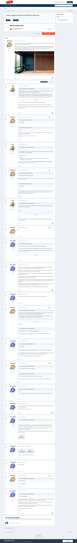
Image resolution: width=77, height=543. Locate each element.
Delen (45, 29)
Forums (5, 8)
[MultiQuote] (15, 78)
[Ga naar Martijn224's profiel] (11, 29)
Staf (14, 8)
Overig (10, 5)
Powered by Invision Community (38, 537)
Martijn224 (20, 28)
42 (14, 94)
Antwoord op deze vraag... (15, 523)
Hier (15, 74)
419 (12, 94)
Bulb (21, 157)
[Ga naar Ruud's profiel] (13, 89)
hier (26, 190)
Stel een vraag (37, 33)
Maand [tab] (62, 16)
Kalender (10, 8)
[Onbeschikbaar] (34, 62)
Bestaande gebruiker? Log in (60, 2)
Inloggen (8, 20)
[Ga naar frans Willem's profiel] (13, 244)
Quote (18, 77)
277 (10, 50)
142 (13, 303)
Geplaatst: (23, 85)
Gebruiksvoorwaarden (28, 541)
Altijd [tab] (71, 16)
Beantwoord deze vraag (48, 33)
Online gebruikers (20, 8)
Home (6, 5)
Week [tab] (58, 16)
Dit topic (68, 5)
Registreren (70, 2)
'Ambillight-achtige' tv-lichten (40, 161)
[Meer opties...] (53, 41)
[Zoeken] (72, 5)
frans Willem (13, 240)
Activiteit (14, 5)
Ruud (12, 85)
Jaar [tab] (66, 16)
